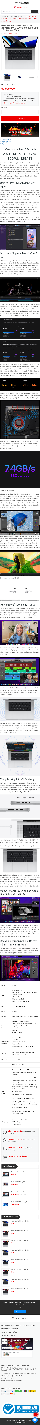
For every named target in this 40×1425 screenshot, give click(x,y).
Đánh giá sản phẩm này (10, 33)
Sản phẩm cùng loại (10, 1216)
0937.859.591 (22, 7)
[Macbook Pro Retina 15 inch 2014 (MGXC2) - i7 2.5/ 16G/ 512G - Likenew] (5, 1174)
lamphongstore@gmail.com (13, 1380)
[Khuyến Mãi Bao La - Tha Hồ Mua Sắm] (20, 130)
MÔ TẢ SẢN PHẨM (5, 139)
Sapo (23, 1422)
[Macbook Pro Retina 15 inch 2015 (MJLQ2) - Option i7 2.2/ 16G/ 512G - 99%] (5, 1194)
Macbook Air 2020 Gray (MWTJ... (20, 1202)
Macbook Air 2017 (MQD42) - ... (20, 1182)
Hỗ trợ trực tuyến (20, 1312)
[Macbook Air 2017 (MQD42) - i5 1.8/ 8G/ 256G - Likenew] (5, 1184)
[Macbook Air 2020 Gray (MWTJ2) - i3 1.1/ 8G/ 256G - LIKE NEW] (5, 1204)
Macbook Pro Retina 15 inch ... (20, 1172)
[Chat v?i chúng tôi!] (35, 1420)
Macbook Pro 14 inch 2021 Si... (20, 1221)
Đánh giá (2, 144)
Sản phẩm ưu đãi (8, 1166)
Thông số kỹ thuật (5, 141)
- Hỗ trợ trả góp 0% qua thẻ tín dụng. (14, 103)
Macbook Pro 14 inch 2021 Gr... (20, 1230)
